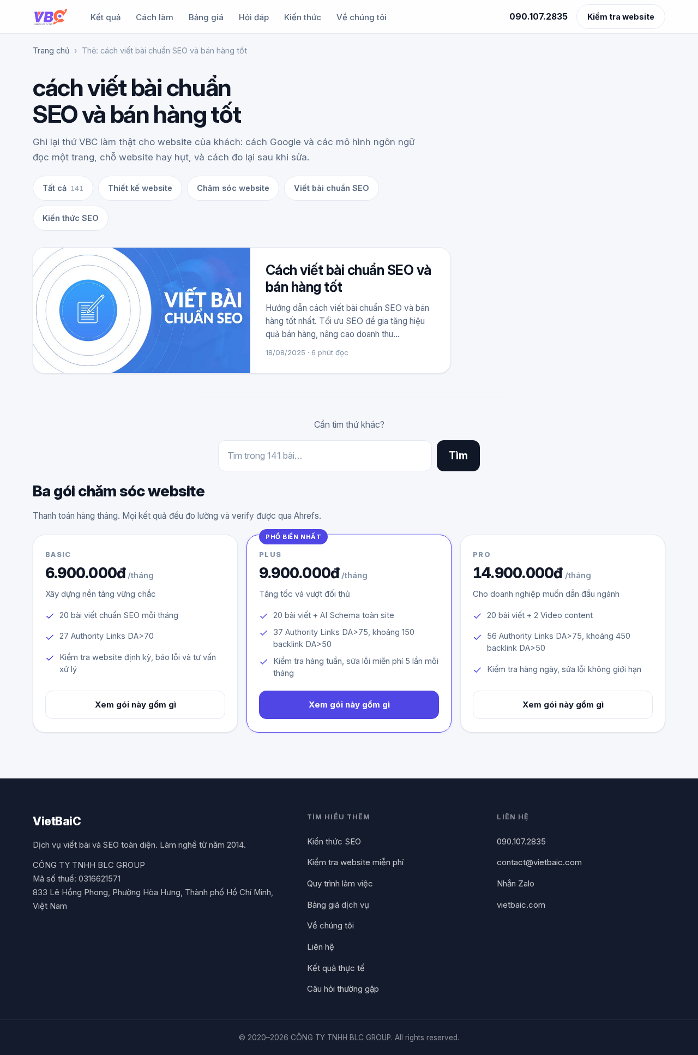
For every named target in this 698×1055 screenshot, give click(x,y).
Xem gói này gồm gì (135, 704)
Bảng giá (206, 17)
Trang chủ (51, 50)
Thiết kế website (140, 188)
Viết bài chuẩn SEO (331, 188)
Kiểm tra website (620, 16)
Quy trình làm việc (340, 883)
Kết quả (106, 17)
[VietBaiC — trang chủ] (50, 17)
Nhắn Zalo (515, 883)
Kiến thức (302, 17)
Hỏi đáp (254, 17)
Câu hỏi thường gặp (343, 989)
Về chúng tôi (361, 17)
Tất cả (63, 188)
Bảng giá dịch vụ (338, 905)
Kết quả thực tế (336, 968)
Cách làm (154, 17)
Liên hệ (320, 947)
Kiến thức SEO (71, 218)
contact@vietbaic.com (539, 862)
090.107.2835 (538, 16)
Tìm (458, 455)
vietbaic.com (521, 905)
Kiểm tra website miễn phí (355, 862)
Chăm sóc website (233, 188)
